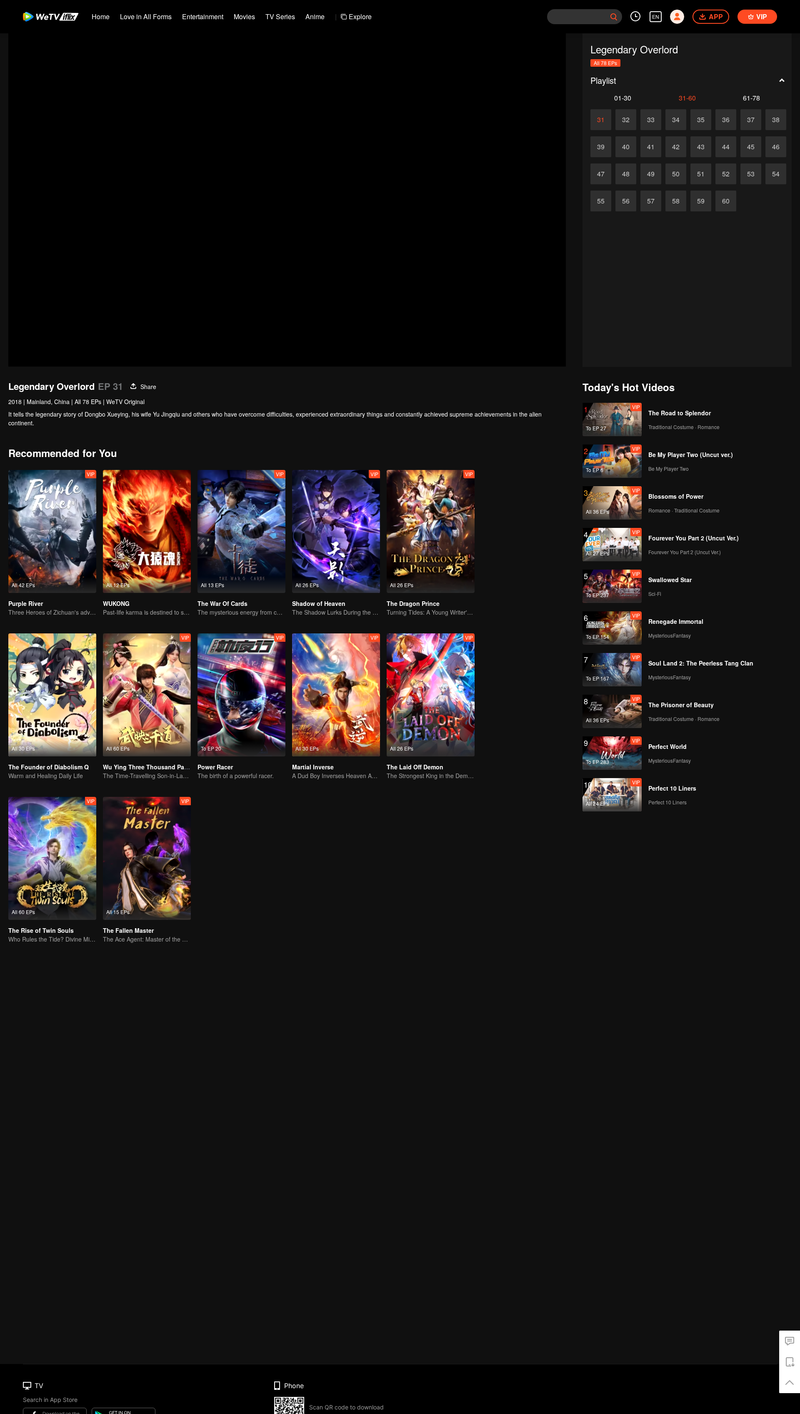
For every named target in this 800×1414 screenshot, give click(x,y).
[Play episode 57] (650, 201)
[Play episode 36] (725, 119)
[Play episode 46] (775, 146)
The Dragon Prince (413, 603)
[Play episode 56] (625, 201)
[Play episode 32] (625, 119)
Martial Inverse (313, 767)
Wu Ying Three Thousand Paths (148, 767)
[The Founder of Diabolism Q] (52, 694)
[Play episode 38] (775, 119)
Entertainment (202, 16)
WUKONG (116, 603)
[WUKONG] (147, 531)
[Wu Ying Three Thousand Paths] (147, 694)
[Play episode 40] (625, 146)
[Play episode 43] (700, 146)
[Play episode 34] (675, 119)
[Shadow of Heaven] (336, 531)
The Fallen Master (128, 930)
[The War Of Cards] (241, 531)
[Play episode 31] (600, 119)
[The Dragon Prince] (431, 531)
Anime (315, 16)
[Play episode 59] (700, 201)
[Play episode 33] (650, 119)
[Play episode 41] (650, 146)
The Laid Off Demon (415, 767)
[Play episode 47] (600, 173)
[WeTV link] (51, 16)
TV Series (280, 16)
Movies (244, 16)
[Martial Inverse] (336, 694)
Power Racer (215, 767)
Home (101, 16)
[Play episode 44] (725, 146)
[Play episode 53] (750, 173)
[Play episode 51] (700, 173)
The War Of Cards (223, 603)
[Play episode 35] (700, 119)
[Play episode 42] (675, 146)
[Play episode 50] (675, 173)
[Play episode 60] (725, 201)
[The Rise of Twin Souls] (52, 858)
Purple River (25, 603)
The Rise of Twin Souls (41, 930)
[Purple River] (52, 531)
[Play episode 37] (750, 119)
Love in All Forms (146, 16)
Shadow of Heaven (318, 603)
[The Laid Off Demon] (431, 694)
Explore (360, 16)
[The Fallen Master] (147, 858)
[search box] (614, 17)
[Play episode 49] (650, 173)
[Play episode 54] (775, 173)
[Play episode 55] (600, 201)
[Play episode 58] (675, 201)
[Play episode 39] (600, 146)
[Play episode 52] (725, 173)
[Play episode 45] (750, 146)
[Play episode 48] (625, 173)
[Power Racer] (241, 694)
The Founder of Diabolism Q (48, 767)
